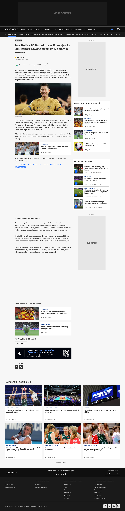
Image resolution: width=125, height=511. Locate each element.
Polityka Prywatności (41, 487)
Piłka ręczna (67, 492)
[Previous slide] (5, 34)
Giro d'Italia (97, 495)
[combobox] (112, 473)
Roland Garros (98, 490)
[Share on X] (16, 367)
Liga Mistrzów (98, 484)
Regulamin (38, 484)
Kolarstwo (67, 495)
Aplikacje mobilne (10, 487)
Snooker (66, 498)
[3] (61, 474)
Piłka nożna (18, 40)
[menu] (112, 29)
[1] (57, 474)
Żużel (65, 490)
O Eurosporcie (9, 484)
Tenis (65, 487)
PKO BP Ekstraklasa (100, 487)
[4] (63, 474)
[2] (59, 474)
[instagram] (118, 506)
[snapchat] (114, 506)
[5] (65, 474)
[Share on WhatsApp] (21, 367)
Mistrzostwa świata (99, 498)
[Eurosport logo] (11, 29)
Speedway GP (98, 492)
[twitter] (109, 506)
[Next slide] (119, 34)
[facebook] (105, 506)
